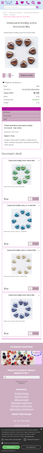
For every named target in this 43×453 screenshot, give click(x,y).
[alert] (21, 440)
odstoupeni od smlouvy (21, 409)
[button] (21, 443)
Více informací (29, 436)
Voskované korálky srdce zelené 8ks (21, 160)
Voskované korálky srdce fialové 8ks (21, 295)
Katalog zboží (21, 396)
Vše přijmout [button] (11, 447)
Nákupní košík (21, 399)
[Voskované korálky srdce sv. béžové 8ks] (21, 264)
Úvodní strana (22, 393)
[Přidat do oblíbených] (38, 161)
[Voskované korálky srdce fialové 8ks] (22, 308)
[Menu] (2, 3)
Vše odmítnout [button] (31, 447)
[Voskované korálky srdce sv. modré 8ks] (21, 219)
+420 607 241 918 (22, 425)
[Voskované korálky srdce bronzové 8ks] (21, 52)
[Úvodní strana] (9, 2)
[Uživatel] (23, 3)
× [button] (41, 429)
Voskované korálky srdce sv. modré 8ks (21, 205)
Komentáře (7, 116)
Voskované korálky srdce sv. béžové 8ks (21, 250)
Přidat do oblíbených (12, 83)
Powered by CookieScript (8, 450)
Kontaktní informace (21, 406)
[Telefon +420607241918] (29, 4)
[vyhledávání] (34, 3)
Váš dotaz (6, 112)
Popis (5, 109)
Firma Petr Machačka (30, 89)
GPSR (5, 119)
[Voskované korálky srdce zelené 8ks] (21, 174)
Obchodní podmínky (21, 403)
